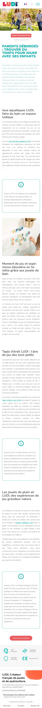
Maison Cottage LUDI (24, 522)
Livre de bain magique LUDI (19, 141)
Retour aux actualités (21, 638)
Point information (21, 35)
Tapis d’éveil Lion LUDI (11, 400)
